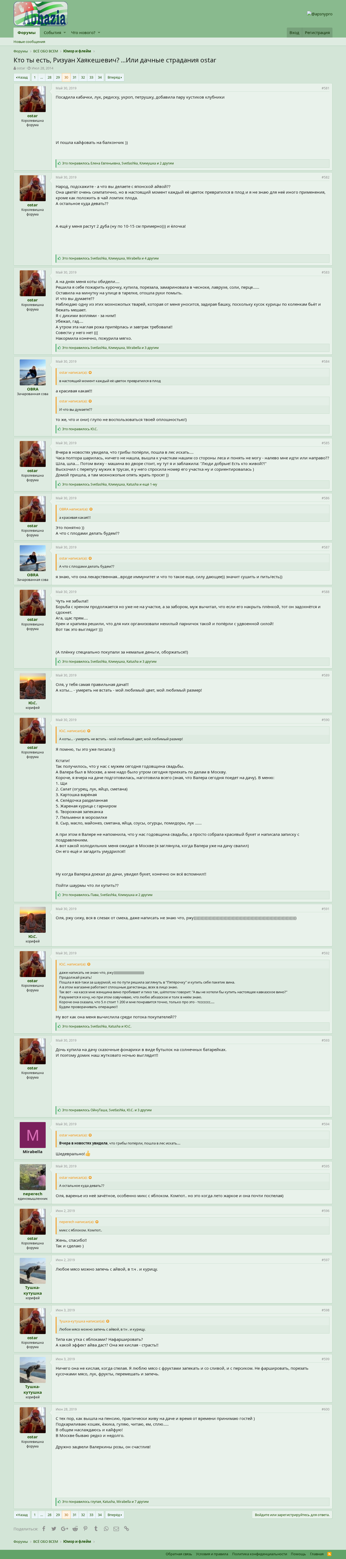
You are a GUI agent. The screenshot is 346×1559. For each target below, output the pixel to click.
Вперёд (114, 77)
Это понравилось (80, 429)
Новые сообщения (29, 41)
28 (49, 77)
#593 (326, 1040)
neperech (32, 1193)
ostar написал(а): (73, 372)
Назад (23, 77)
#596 (326, 1210)
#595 (326, 1166)
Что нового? (83, 32)
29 (58, 77)
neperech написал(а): (76, 1221)
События (52, 32)
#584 (326, 361)
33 (91, 77)
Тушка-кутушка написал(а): (82, 1321)
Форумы (27, 32)
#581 (326, 88)
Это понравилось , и (96, 1026)
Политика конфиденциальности (259, 1553)
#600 (326, 1409)
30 (66, 77)
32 (83, 77)
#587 (326, 547)
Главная (317, 1553)
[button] (64, 33)
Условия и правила (212, 1553)
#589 (326, 675)
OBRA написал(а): (73, 509)
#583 (326, 272)
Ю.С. (32, 702)
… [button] (41, 77)
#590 (326, 720)
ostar (21, 68)
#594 (326, 1124)
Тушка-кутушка (33, 1290)
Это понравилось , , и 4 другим (110, 258)
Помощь (298, 1553)
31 (74, 77)
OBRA (32, 389)
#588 (326, 592)
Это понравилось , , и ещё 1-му (109, 484)
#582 (326, 177)
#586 (326, 498)
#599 (326, 1359)
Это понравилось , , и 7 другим (105, 1501)
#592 (326, 953)
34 (100, 77)
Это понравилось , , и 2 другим (118, 163)
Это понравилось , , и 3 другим (110, 347)
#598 (326, 1310)
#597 (326, 1260)
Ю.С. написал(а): (72, 730)
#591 (326, 909)
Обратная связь (179, 1553)
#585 (326, 443)
